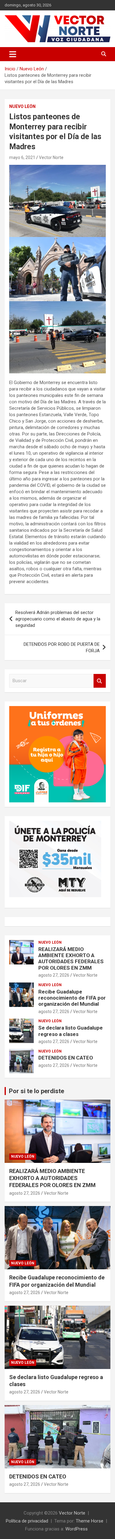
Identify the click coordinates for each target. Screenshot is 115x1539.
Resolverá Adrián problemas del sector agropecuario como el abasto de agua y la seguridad (57, 619)
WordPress (76, 1529)
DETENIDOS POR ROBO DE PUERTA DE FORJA (62, 647)
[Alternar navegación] (13, 54)
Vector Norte (51, 157)
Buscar (100, 681)
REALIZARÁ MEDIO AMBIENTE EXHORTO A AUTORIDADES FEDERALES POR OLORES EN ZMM (71, 958)
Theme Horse (89, 1521)
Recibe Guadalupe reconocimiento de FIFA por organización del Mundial (72, 998)
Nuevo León (22, 106)
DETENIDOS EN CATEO (65, 1058)
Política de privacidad (27, 1521)
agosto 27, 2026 (53, 975)
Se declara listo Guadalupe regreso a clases (70, 1031)
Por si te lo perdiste (36, 1091)
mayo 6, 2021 (22, 157)
